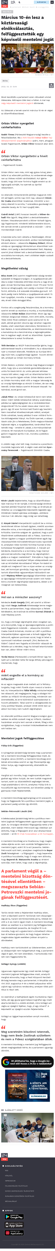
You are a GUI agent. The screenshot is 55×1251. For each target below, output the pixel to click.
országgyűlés (43, 7)
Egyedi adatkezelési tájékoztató (19, 1191)
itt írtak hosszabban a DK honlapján (35, 834)
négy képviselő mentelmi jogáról (17, 103)
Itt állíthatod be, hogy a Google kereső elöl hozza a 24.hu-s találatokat (30, 1062)
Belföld (7, 12)
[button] (52, 7)
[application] (27, 1127)
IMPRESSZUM (10, 1181)
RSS (6, 1170)
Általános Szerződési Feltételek (19, 1196)
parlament (16, 7)
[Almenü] (13, 2)
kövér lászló (29, 7)
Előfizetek (41, 2)
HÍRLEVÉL (9, 1176)
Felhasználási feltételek (16, 1186)
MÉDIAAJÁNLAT (11, 1201)
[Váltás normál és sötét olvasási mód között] (19, 2)
